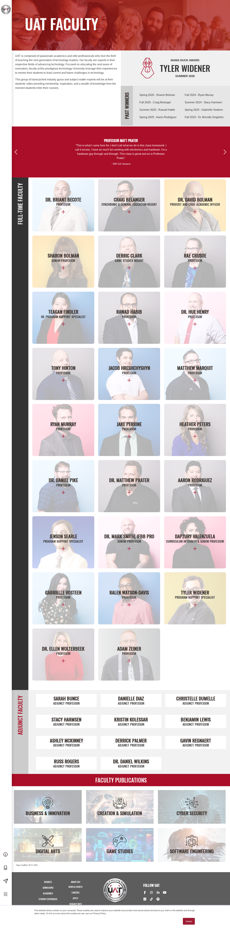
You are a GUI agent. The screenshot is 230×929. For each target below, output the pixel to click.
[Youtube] (164, 893)
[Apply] (6, 881)
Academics (48, 893)
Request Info (76, 904)
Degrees (48, 882)
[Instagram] (151, 893)
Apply (75, 898)
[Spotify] (158, 899)
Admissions (48, 887)
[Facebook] (145, 893)
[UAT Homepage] (6, 16)
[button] (16, 152)
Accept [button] (189, 921)
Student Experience (48, 899)
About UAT (75, 882)
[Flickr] (145, 899)
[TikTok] (151, 899)
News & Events (76, 887)
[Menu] (6, 894)
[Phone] (6, 868)
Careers (75, 892)
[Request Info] (6, 854)
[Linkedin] (158, 893)
